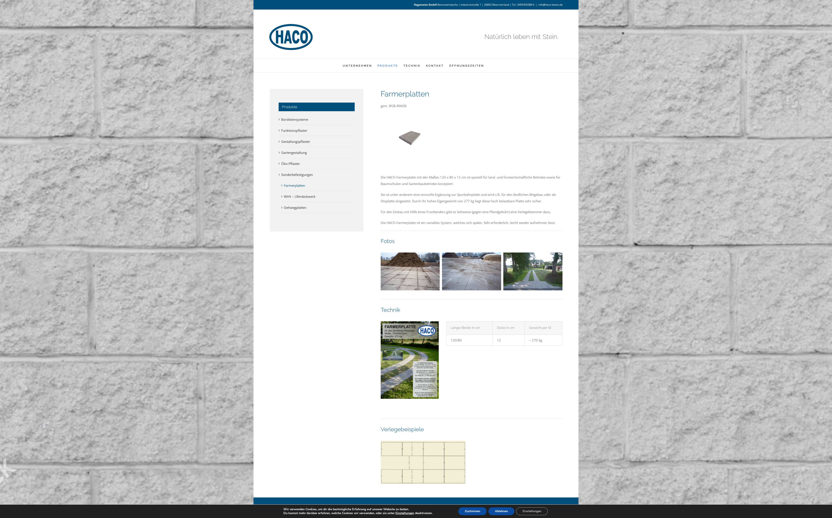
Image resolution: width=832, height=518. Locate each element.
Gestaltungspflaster (295, 141)
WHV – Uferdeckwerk (299, 196)
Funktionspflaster (294, 130)
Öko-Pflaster (290, 163)
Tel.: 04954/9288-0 (523, 4)
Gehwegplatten (295, 207)
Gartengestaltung (294, 152)
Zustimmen (472, 511)
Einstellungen (404, 513)
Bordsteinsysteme (294, 119)
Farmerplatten (294, 185)
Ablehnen (501, 511)
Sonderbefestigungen (297, 174)
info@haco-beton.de (550, 4)
